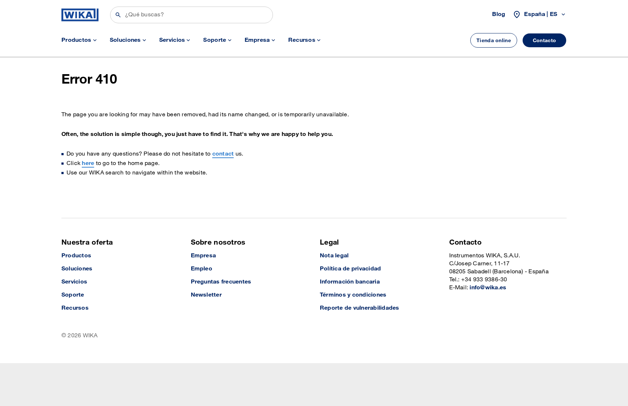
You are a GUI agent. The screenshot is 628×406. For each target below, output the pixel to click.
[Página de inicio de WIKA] (79, 15)
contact (223, 153)
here (88, 163)
